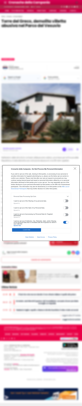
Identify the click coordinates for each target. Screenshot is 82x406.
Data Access (41, 237)
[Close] (76, 169)
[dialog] (41, 203)
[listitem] (41, 196)
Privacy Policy (52, 237)
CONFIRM (26, 230)
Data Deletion (29, 237)
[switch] (65, 200)
